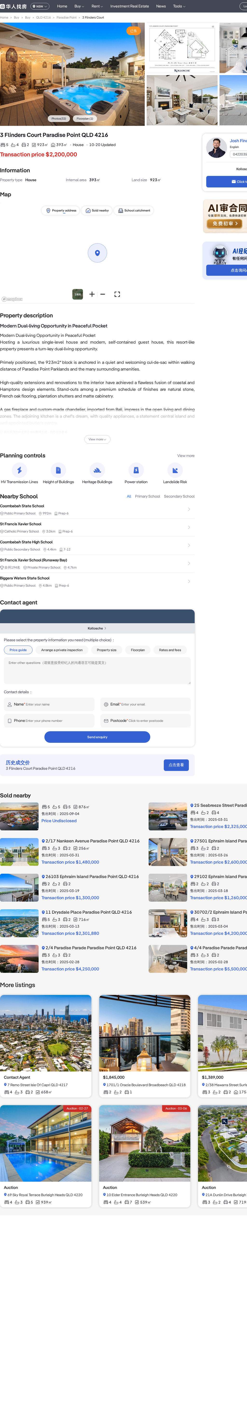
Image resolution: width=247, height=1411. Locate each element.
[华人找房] (13, 6)
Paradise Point (66, 17)
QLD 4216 (43, 17)
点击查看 (176, 765)
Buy (16, 17)
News (161, 6)
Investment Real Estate (129, 6)
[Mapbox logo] (12, 299)
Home (62, 6)
